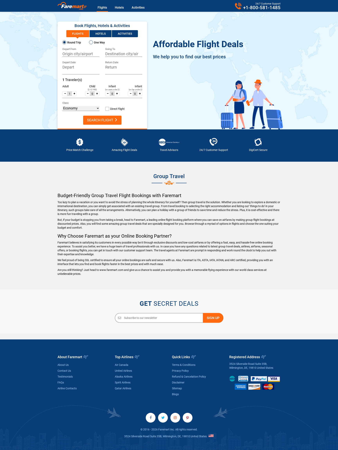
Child (92, 86)
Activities (138, 7)
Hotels (119, 7)
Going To (110, 49)
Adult (65, 86)
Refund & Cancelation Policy (189, 376)
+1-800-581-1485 (261, 8)
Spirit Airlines (122, 382)
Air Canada (121, 364)
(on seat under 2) (112, 89)
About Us (63, 364)
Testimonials (65, 376)
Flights (102, 7)
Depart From (69, 49)
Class (65, 102)
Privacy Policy (180, 370)
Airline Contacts (67, 388)
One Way (99, 42)
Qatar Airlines (123, 388)
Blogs (175, 394)
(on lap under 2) (135, 89)
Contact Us (64, 370)
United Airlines (123, 370)
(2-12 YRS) (92, 89)
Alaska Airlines (123, 376)
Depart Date (69, 62)
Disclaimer (178, 382)
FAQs (61, 382)
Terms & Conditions (183, 364)
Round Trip (74, 42)
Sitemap (177, 388)
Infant (112, 86)
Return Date (111, 62)
